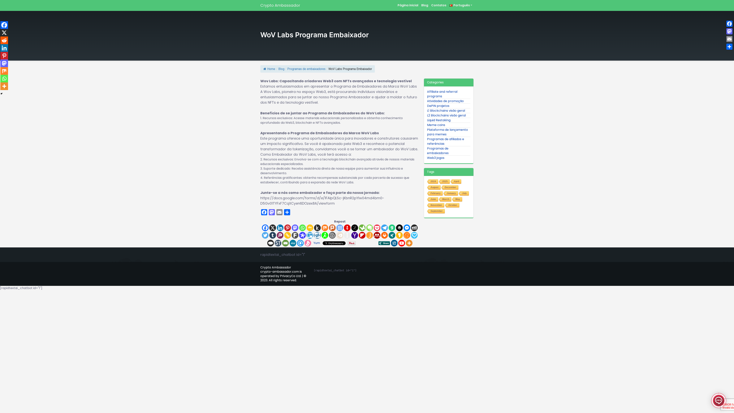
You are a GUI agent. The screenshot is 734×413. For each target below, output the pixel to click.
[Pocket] (377, 227)
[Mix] (325, 227)
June (433, 199)
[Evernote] (369, 227)
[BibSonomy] (354, 227)
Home (271, 69)
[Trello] (310, 235)
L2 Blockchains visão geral (446, 115)
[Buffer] (399, 227)
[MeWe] (293, 243)
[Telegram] (384, 227)
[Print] (384, 235)
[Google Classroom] (310, 227)
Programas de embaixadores (306, 69)
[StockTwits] (278, 243)
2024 (433, 181)
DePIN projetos (438, 106)
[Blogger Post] (332, 235)
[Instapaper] (347, 235)
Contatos (438, 5)
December (450, 187)
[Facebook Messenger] (407, 227)
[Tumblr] (272, 235)
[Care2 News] (362, 227)
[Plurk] (332, 227)
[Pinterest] (287, 227)
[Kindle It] (317, 227)
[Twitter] (265, 235)
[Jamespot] (369, 235)
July (464, 193)
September (437, 211)
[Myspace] (414, 227)
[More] (409, 243)
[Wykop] (317, 235)
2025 (445, 181)
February (436, 193)
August (434, 187)
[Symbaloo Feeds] (339, 227)
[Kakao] (399, 235)
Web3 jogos (435, 158)
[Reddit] (4, 40)
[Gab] (392, 227)
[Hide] (1, 93)
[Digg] (394, 243)
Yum (316, 243)
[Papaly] (414, 235)
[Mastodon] (295, 227)
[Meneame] (407, 235)
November (436, 205)
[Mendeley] (377, 235)
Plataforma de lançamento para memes (447, 132)
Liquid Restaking (439, 120)
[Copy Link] (287, 235)
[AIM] (325, 235)
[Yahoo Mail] (354, 235)
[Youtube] (401, 243)
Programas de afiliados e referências (445, 141)
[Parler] (280, 235)
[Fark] (295, 235)
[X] (272, 227)
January (451, 193)
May (458, 199)
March (445, 199)
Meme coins (436, 125)
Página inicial (408, 5)
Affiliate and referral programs (442, 93)
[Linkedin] (280, 227)
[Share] (729, 46)
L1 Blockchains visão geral (446, 110)
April (456, 181)
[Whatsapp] (302, 227)
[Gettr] (347, 227)
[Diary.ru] (339, 235)
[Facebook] (265, 227)
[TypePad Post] (270, 243)
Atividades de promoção (445, 101)
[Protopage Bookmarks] (302, 235)
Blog (424, 5)
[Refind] (300, 243)
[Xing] (392, 235)
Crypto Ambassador (280, 5)
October (452, 205)
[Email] (285, 243)
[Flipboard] (362, 235)
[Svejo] (307, 243)
